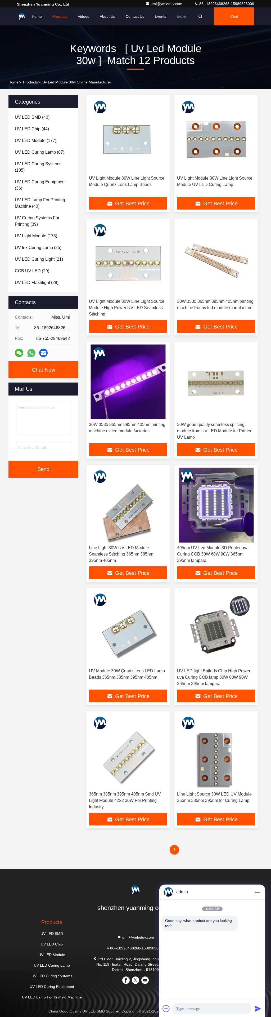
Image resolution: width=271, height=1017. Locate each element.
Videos (83, 16)
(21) (39, 259)
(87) (39, 152)
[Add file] (166, 1008)
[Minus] (258, 892)
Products (59, 16)
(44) (32, 129)
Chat (234, 16)
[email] (43, 352)
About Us (107, 16)
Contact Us (135, 16)
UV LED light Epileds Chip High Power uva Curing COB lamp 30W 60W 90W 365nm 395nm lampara (213, 677)
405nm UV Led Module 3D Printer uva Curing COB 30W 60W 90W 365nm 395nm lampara (213, 554)
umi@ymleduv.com (167, 4)
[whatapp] (31, 353)
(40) (32, 117)
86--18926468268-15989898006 (226, 4)
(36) (40, 185)
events (160, 16)
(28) (36, 282)
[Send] (258, 1008)
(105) (38, 167)
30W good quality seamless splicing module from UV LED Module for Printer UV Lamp (214, 430)
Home (37, 16)
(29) (32, 271)
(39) (37, 221)
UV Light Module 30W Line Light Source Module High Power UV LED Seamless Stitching (126, 307)
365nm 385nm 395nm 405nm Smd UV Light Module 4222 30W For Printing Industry (125, 800)
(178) (36, 236)
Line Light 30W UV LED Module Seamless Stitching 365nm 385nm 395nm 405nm (121, 554)
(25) (38, 247)
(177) (35, 140)
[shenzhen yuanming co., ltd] (21, 16)
